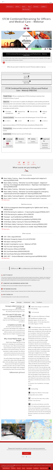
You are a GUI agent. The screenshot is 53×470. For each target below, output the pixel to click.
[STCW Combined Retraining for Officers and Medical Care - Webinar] (28, 28)
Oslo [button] (33, 302)
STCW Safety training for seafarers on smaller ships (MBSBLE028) (25, 227)
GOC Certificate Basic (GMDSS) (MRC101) (16, 251)
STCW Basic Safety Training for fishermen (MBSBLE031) (22, 222)
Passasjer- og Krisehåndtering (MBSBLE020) (18, 217)
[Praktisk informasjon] (50, 468)
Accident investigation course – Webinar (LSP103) (20, 244)
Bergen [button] (13, 302)
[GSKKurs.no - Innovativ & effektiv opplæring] (4, 1)
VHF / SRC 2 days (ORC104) (12, 237)
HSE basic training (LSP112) (12, 241)
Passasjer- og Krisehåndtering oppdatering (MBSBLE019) (22, 219)
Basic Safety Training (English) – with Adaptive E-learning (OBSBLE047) (27, 196)
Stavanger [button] (19, 302)
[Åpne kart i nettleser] (26, 429)
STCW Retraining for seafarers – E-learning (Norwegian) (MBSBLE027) (26, 212)
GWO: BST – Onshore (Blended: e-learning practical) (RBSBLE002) (25, 256)
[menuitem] (47, 3)
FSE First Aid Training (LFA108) (14, 246)
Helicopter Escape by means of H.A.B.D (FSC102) (19, 239)
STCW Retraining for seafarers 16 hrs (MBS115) (19, 214)
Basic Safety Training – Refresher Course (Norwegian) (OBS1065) (25, 189)
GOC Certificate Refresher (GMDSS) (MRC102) (18, 254)
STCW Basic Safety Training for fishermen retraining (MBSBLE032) (25, 224)
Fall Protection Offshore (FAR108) (14, 249)
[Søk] (47, 3)
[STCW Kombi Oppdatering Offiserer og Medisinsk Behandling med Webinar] (25, 28)
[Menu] (50, 3)
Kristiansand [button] (27, 302)
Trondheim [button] (39, 302)
